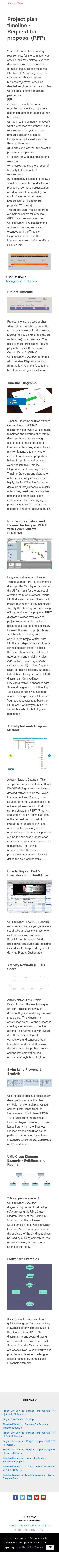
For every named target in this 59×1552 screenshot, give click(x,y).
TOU (48, 1525)
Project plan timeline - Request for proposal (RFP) (26, 28)
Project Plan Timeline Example (19, 1419)
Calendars (31, 281)
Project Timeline (20, 291)
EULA (33, 1525)
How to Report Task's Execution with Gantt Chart (28, 873)
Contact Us (13, 1525)
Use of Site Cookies (32, 1547)
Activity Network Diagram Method (27, 728)
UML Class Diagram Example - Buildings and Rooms (26, 1160)
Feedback (24, 1525)
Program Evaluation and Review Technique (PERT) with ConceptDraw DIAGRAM (27, 527)
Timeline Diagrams (22, 382)
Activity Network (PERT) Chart (26, 966)
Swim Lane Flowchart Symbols (24, 1071)
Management (13, 281)
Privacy (41, 1525)
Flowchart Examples (23, 1258)
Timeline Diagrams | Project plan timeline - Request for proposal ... (25, 1459)
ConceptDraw (15, 3)
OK (50, 1547)
